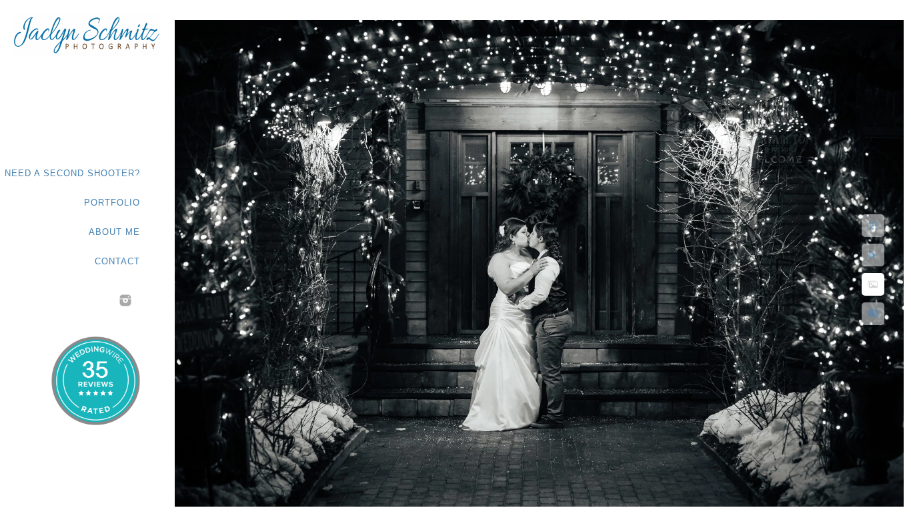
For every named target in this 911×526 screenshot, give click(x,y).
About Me (114, 232)
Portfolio (112, 203)
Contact (117, 261)
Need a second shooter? (72, 173)
